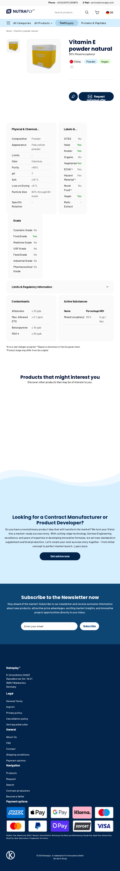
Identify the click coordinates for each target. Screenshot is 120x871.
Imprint (10, 706)
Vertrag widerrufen (17, 724)
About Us (11, 736)
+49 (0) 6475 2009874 (67, 2)
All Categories (22, 23)
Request (11, 778)
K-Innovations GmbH (18, 674)
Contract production (18, 790)
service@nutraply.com (102, 2)
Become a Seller (15, 796)
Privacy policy (14, 712)
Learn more (81, 546)
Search (10, 784)
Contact (10, 748)
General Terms (14, 700)
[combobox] (66, 12)
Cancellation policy (17, 718)
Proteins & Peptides (93, 23)
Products (11, 772)
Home (9, 31)
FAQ (8, 742)
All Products (42, 23)
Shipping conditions (17, 754)
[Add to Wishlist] (73, 96)
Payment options (16, 760)
